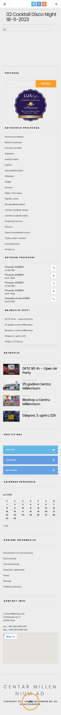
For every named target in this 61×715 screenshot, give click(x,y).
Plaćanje (7, 581)
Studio (25, 411)
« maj (5, 525)
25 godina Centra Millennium (19, 324)
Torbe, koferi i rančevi (15, 238)
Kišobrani (9, 176)
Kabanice (9, 153)
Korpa (6, 575)
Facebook (10, 460)
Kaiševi (8, 164)
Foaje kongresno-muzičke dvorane (38, 364)
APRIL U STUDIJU (14, 341)
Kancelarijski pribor (14, 170)
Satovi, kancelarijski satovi (17, 232)
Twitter (9, 450)
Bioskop (26, 396)
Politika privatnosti (12, 586)
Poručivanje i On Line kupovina (18, 552)
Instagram (11, 470)
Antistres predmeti (14, 136)
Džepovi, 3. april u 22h (15, 336)
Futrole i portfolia (13, 148)
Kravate (9, 187)
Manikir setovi (11, 198)
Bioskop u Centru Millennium (19, 330)
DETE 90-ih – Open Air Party (19, 319)
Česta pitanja (9, 558)
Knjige (8, 181)
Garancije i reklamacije (14, 569)
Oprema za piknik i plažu (16, 215)
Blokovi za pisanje (13, 142)
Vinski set (10, 249)
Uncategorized (12, 243)
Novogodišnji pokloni (15, 204)
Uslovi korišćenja (11, 564)
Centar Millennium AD (31, 690)
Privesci (9, 226)
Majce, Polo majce (13, 193)
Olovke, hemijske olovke (16, 210)
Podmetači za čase (14, 221)
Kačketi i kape (11, 159)
